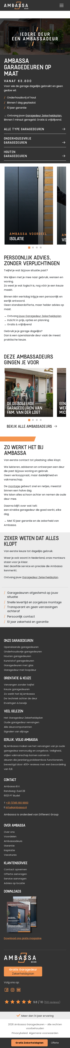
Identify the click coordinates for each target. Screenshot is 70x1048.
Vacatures (10, 855)
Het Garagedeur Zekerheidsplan (23, 717)
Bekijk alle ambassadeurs (30, 426)
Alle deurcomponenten (18, 727)
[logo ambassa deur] (16, 5)
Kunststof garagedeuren (19, 660)
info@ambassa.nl (16, 807)
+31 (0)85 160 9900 (17, 802)
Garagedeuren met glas (18, 665)
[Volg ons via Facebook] (7, 991)
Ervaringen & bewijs (15, 703)
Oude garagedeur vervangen (21, 722)
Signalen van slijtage (16, 731)
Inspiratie (9, 850)
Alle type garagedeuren (24, 129)
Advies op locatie (14, 883)
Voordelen (10, 836)
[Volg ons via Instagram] (13, 991)
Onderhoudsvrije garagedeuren (23, 651)
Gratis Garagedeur (23, 971)
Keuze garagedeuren (17, 689)
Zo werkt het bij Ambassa (19, 693)
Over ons (9, 832)
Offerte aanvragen (15, 874)
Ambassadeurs (13, 841)
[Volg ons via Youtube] (18, 991)
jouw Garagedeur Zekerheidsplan (40, 316)
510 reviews (52, 1002)
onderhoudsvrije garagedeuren (18, 140)
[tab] (29, 247)
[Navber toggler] (61, 5)
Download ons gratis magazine (23, 938)
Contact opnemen (15, 869)
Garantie (9, 845)
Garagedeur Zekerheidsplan (43, 115)
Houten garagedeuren (15, 154)
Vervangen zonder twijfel (19, 684)
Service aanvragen (15, 878)
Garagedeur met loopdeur (20, 670)
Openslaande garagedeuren (21, 647)
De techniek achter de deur (20, 698)
